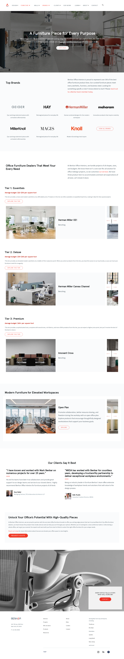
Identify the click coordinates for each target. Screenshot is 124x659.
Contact (95, 5)
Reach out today (13, 531)
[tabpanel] (55, 222)
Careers (68, 625)
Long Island (92, 638)
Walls (36, 5)
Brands (45, 5)
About (85, 5)
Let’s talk (62, 48)
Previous (108, 220)
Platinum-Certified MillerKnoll (70, 42)
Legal (44, 651)
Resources (46, 632)
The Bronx (91, 624)
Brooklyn (91, 628)
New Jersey (92, 642)
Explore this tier (13, 201)
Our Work (67, 5)
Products (45, 629)
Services (45, 618)
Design (14, 5)
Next (115, 220)
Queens (91, 635)
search (103, 5)
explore (64, 427)
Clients (57, 5)
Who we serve (46, 625)
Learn (77, 5)
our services (103, 172)
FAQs (67, 622)
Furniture (24, 5)
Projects (45, 622)
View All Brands (105, 128)
